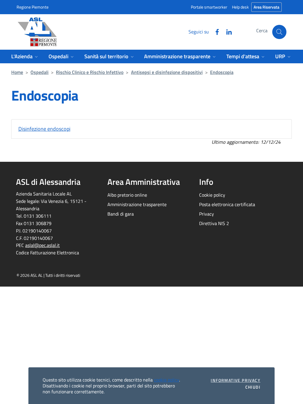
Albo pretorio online (127, 194)
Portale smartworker (209, 7)
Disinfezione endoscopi (44, 129)
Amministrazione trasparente (137, 204)
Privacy (206, 213)
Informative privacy (235, 380)
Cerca (261, 30)
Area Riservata (266, 7)
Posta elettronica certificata (227, 204)
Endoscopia (221, 72)
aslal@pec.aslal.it (42, 245)
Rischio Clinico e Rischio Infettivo (89, 72)
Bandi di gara (120, 213)
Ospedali (39, 72)
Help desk (240, 7)
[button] (279, 32)
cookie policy (166, 379)
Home (17, 72)
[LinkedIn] (227, 31)
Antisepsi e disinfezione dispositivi (167, 72)
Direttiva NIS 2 (214, 223)
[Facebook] (215, 31)
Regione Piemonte (33, 7)
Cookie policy (212, 194)
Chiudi (252, 387)
